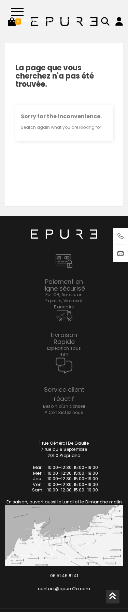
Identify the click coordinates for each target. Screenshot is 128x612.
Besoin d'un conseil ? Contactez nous (64, 409)
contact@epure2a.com (64, 588)
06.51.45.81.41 (64, 575)
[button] (12, 21)
